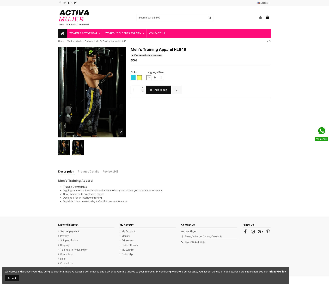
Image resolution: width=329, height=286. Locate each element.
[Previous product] (268, 41)
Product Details (88, 171)
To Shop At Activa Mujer (74, 249)
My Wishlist (128, 249)
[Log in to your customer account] (260, 17)
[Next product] (270, 41)
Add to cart (161, 89)
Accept (12, 278)
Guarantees (66, 254)
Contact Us (66, 263)
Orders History (130, 245)
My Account (128, 231)
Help (63, 258)
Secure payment (69, 231)
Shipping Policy (69, 240)
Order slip (127, 254)
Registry (65, 245)
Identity (126, 235)
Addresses (128, 240)
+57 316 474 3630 (195, 241)
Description (66, 171)
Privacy (64, 235)
